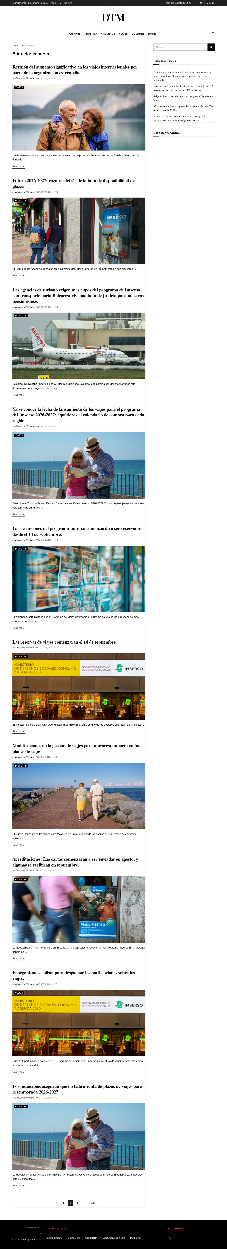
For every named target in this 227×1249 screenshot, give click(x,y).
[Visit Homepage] (113, 17)
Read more (18, 166)
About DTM (56, 3)
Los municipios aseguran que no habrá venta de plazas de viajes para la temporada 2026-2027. (77, 1089)
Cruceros (108, 33)
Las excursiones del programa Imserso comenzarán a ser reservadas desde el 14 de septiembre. (77, 531)
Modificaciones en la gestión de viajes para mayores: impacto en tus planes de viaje (76, 748)
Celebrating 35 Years (38, 3)
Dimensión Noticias (24, 78)
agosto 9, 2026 (43, 757)
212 (93, 1203)
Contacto (67, 3)
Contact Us (74, 1238)
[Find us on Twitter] (201, 3)
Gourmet (138, 33)
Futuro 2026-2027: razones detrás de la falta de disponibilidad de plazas (73, 183)
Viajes (123, 33)
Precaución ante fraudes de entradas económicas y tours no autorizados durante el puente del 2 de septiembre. (182, 76)
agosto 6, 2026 (43, 1098)
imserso (31, 45)
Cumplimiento (19, 3)
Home (152, 33)
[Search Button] (213, 33)
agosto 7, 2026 (43, 871)
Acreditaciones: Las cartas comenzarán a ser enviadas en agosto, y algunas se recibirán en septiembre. (75, 862)
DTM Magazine (27, 1239)
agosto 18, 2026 (44, 426)
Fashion (74, 33)
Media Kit (135, 1238)
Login (212, 3)
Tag (23, 45)
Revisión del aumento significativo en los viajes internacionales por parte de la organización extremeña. (74, 69)
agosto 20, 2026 (44, 78)
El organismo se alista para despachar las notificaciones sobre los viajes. (73, 975)
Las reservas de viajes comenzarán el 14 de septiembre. (64, 641)
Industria (90, 33)
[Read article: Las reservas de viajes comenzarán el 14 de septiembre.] (78, 686)
